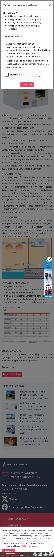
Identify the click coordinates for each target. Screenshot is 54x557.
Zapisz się (27, 84)
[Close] (50, 5)
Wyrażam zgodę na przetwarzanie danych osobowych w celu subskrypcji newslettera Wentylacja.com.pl (27, 64)
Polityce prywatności (30, 546)
